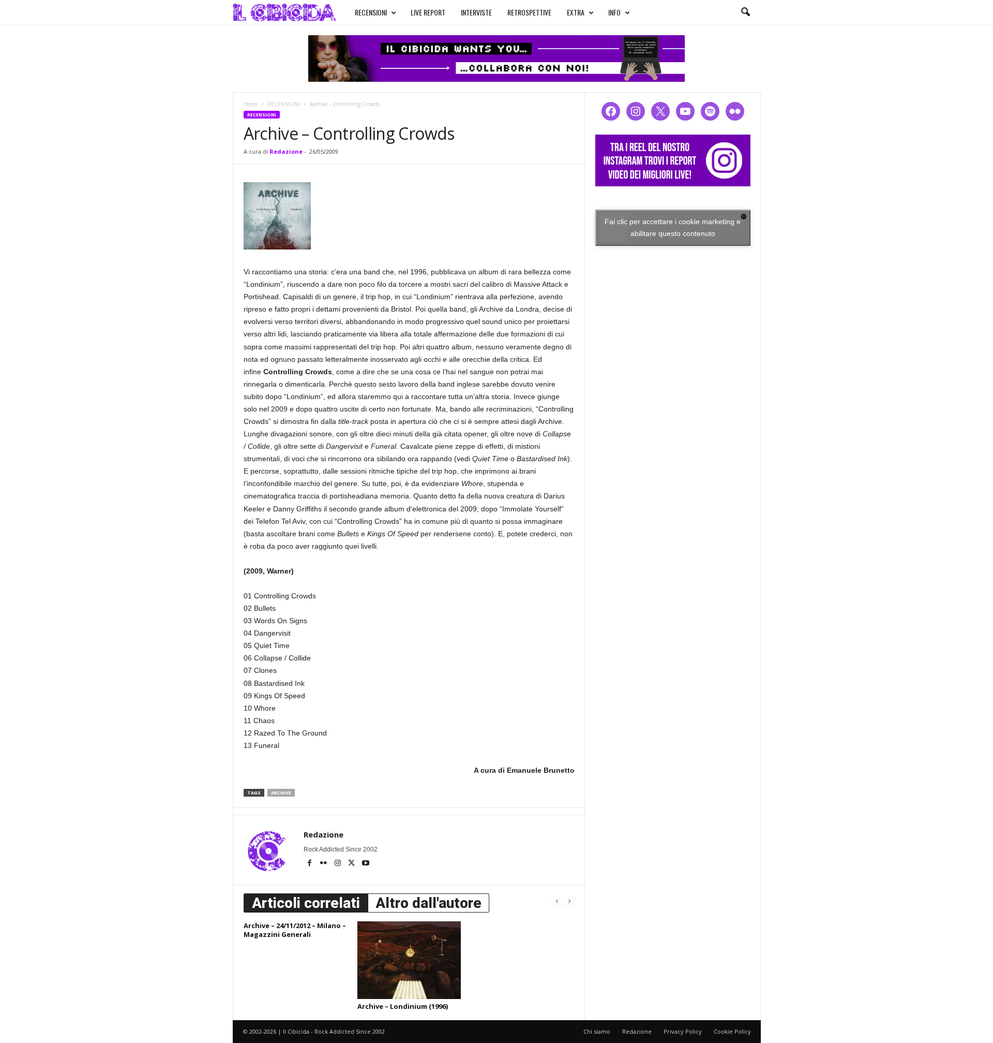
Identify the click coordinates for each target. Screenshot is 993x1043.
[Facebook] (311, 864)
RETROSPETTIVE (529, 12)
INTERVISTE (476, 12)
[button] (745, 12)
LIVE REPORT (428, 12)
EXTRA (575, 12)
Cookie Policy (732, 1031)
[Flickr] (325, 864)
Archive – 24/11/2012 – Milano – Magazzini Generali (295, 930)
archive (281, 792)
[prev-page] (557, 900)
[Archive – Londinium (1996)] (409, 960)
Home (251, 104)
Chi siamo (596, 1031)
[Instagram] (338, 864)
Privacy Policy (683, 1031)
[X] (352, 864)
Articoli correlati (306, 903)
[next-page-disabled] (569, 900)
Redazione (286, 151)
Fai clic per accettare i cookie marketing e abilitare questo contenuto (673, 227)
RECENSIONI (371, 12)
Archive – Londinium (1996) (402, 1006)
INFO (614, 12)
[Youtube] (365, 864)
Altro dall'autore (428, 903)
